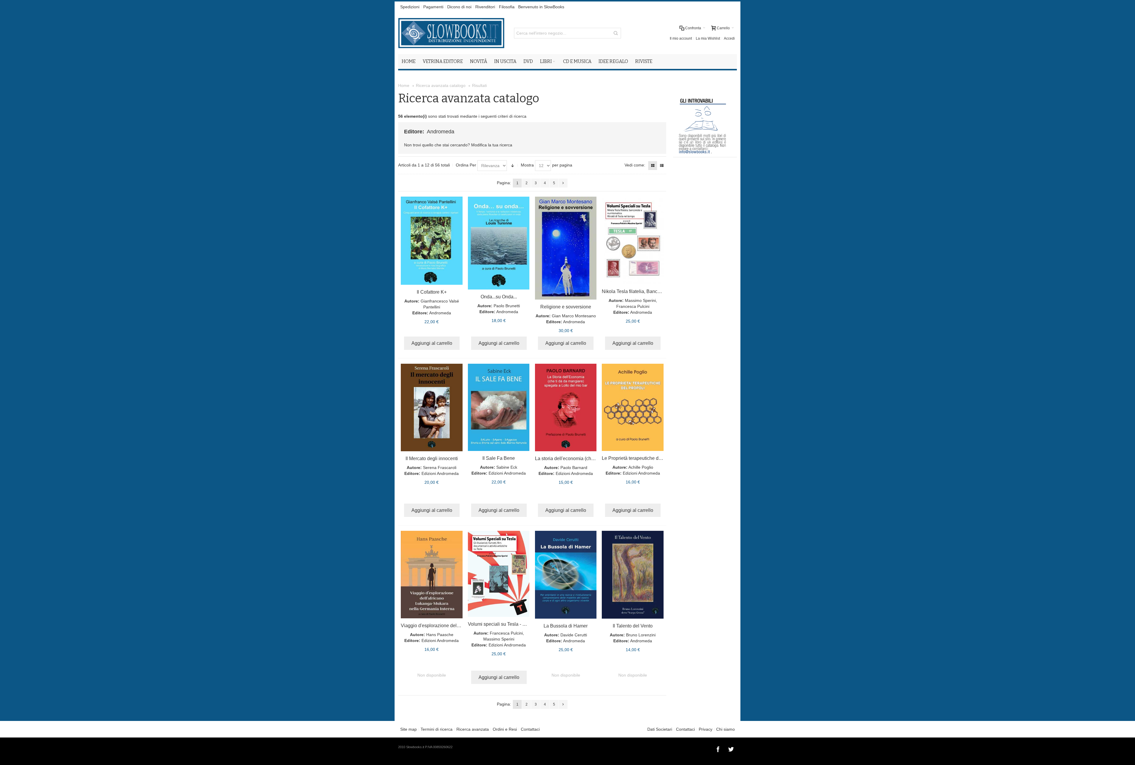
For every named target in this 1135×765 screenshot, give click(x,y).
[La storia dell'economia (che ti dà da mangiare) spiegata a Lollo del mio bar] (566, 407)
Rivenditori (485, 6)
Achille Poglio (640, 467)
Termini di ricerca (437, 729)
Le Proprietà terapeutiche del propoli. (640, 458)
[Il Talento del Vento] (633, 575)
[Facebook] (718, 748)
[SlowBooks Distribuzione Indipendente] (451, 33)
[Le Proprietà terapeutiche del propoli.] (633, 407)
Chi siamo (725, 729)
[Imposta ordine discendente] (512, 165)
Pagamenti (433, 6)
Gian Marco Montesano (574, 315)
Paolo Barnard (573, 467)
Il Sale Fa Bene (498, 458)
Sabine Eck (506, 467)
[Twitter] (731, 748)
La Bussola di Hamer (566, 625)
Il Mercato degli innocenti (432, 458)
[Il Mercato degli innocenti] (432, 407)
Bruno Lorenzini (641, 635)
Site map (408, 729)
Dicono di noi (459, 6)
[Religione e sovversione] (566, 248)
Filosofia (507, 6)
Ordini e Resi (505, 729)
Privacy (705, 729)
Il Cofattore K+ (432, 292)
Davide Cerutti (573, 635)
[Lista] (661, 165)
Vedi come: (635, 165)
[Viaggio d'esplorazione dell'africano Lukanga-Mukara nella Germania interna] (432, 574)
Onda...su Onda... (499, 296)
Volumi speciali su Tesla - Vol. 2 (501, 624)
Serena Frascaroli (439, 467)
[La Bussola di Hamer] (566, 575)
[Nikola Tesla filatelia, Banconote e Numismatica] (633, 240)
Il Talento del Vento (633, 625)
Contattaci (530, 729)
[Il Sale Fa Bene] (499, 407)
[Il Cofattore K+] (432, 241)
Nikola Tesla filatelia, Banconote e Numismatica (652, 291)
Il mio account (681, 38)
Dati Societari (659, 729)
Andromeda (440, 312)
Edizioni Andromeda (440, 473)
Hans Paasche (439, 634)
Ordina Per (466, 165)
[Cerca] (616, 33)
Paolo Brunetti (507, 305)
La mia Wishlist (708, 38)
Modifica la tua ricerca (491, 145)
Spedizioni (409, 6)
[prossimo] (563, 183)
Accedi (729, 38)
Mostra (527, 165)
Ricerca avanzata (472, 729)
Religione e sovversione (565, 306)
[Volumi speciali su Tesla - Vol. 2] (499, 574)
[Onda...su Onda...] (499, 243)
